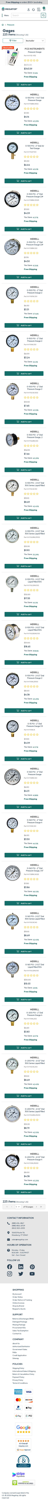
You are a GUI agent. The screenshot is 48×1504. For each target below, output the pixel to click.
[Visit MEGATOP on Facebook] (9, 1266)
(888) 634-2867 (18, 1223)
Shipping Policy (18, 1368)
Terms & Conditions (20, 1383)
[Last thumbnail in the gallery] (41, 1206)
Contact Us (17, 1333)
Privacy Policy (18, 1380)
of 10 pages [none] (28, 1206)
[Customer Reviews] (23, 1445)
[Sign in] (28, 10)
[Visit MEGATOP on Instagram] (9, 1273)
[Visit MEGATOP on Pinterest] (32, 1267)
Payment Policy (18, 1377)
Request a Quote (19, 1309)
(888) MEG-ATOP (18, 1226)
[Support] (33, 10)
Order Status (18, 1297)
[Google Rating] (23, 1429)
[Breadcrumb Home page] (3, 25)
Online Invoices (18, 1303)
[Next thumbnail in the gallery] (36, 1206)
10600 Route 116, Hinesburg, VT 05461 (20, 1233)
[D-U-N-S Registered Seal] (23, 1461)
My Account (17, 1294)
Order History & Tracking (22, 1300)
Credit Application (20, 1355)
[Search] (43, 15)
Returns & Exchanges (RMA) (23, 1319)
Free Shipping (30, 76)
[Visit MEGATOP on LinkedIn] (20, 1266)
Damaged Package (20, 1322)
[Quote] (39, 10)
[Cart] (44, 10)
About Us (16, 1343)
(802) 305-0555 (18, 1228)
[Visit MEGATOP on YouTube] (32, 1273)
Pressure (10, 24)
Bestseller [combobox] (30, 40)
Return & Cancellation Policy (23, 1374)
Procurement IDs (19, 1328)
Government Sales (20, 1349)
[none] (5, 15)
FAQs (15, 1352)
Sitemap (16, 1358)
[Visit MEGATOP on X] (20, 1273)
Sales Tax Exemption (20, 1331)
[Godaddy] (18, 1474)
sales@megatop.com (20, 1239)
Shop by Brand (18, 1306)
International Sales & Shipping (24, 1371)
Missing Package (19, 1325)
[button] (35, 41)
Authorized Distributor (21, 1346)
